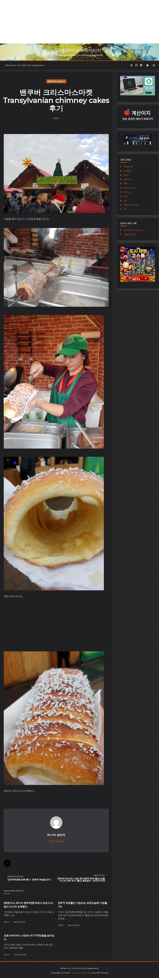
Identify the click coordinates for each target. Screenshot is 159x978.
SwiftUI (128, 170)
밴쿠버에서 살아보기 (56, 81)
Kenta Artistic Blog (82, 972)
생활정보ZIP (130, 234)
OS (125, 200)
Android (128, 166)
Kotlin (127, 192)
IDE (126, 196)
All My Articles (56, 841)
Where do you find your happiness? (25, 65)
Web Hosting (131, 204)
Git (125, 209)
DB (125, 183)
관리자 (56, 118)
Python (128, 179)
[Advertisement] (79, 21)
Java (126, 175)
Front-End (129, 188)
